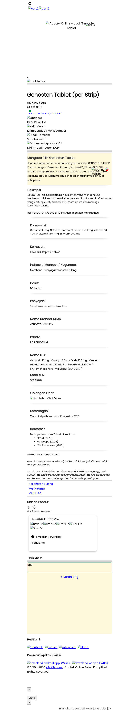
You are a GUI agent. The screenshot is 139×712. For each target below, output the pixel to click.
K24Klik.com (54, 667)
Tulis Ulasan (36, 557)
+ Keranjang (69, 577)
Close (31, 697)
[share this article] (90, 25)
